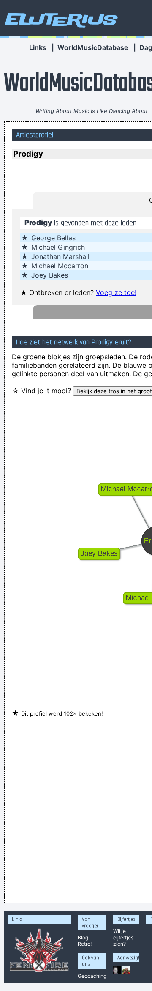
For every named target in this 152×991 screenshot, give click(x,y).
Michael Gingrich (58, 247)
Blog (83, 937)
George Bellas (53, 238)
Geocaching (92, 976)
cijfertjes (123, 937)
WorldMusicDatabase (92, 47)
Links (37, 47)
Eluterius (60, 19)
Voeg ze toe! (116, 292)
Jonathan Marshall (60, 256)
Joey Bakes (49, 275)
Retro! (85, 944)
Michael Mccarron (59, 266)
